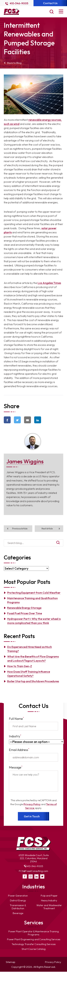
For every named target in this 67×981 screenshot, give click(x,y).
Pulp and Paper (49, 895)
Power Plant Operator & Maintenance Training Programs (33, 933)
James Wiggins (25, 461)
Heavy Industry (49, 900)
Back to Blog (14, 63)
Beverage (18, 913)
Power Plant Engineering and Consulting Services (33, 939)
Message (16, 767)
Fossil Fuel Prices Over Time (24, 613)
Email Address (19, 749)
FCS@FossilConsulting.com (33, 871)
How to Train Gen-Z (19, 666)
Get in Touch (32, 816)
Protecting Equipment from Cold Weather (33, 592)
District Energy (18, 900)
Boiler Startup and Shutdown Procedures (33, 681)
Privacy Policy (32, 804)
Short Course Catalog (34, 949)
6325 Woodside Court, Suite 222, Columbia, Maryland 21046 (34, 858)
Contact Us (50, 3)
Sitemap (10, 962)
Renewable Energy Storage (24, 607)
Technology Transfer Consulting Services (33, 944)
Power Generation (18, 895)
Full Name (16, 718)
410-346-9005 (18, 3)
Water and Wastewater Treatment (49, 907)
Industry (15, 736)
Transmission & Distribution (18, 907)
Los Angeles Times (49, 283)
